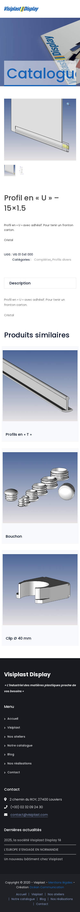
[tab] (40, 283)
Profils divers (61, 259)
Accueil (12, 719)
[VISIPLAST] (21, 9)
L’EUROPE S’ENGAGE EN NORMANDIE (31, 849)
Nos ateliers (16, 737)
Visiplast (13, 727)
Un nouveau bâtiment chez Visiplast (33, 859)
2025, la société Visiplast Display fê (32, 840)
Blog (10, 754)
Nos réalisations (19, 763)
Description (20, 283)
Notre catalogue (19, 745)
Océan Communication (47, 887)
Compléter (42, 259)
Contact (13, 772)
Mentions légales (60, 882)
